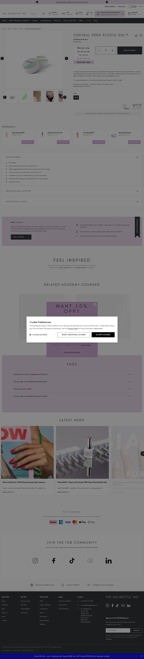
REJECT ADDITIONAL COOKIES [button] (74, 335)
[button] (38, 334)
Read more (98, 328)
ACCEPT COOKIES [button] (103, 335)
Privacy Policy (73, 328)
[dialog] (72, 329)
